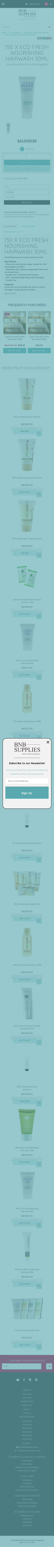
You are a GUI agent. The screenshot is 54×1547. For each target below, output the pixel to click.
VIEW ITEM (25, 431)
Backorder (24, 1101)
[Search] (49, 27)
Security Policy (27, 1432)
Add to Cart (27, 163)
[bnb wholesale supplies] (27, 14)
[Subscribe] (49, 1366)
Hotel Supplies (27, 1461)
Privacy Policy (27, 1425)
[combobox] (24, 27)
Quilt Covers (27, 1525)
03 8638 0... (27, 1443)
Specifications (28, 226)
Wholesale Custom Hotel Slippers (27, 1467)
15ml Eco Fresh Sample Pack (27, 1330)
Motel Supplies (27, 1464)
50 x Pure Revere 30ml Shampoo (27, 843)
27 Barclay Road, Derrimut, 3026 (28, 1451)
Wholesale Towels (27, 1516)
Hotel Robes (27, 1519)
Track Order (27, 1398)
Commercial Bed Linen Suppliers (27, 1490)
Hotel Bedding (27, 1480)
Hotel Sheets (27, 1483)
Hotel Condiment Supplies (27, 1471)
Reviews (8, 232)
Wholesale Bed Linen (27, 1487)
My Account (34, 4)
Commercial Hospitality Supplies (27, 1457)
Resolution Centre (27, 1401)
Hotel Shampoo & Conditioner (27, 1503)
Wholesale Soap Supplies (27, 1506)
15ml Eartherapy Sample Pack (27, 904)
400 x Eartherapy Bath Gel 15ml (27, 417)
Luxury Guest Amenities (27, 1495)
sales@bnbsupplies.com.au (29, 1447)
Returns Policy (27, 1428)
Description (10, 226)
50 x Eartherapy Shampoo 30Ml (27, 721)
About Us (27, 1409)
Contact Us (27, 1413)
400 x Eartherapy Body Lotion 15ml (27, 477)
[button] (22, 315)
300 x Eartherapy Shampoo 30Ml (27, 965)
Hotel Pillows (27, 1522)
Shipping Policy (27, 1435)
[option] (27, 96)
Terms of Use (27, 1421)
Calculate (28, 202)
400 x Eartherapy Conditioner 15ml (27, 538)
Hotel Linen (27, 1476)
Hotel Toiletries (27, 1499)
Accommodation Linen (27, 1511)
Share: (40, 38)
